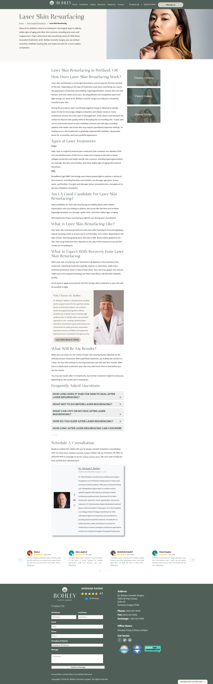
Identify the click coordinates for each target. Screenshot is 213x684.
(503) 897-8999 (149, 4)
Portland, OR (134, 4)
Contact (121, 4)
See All (54, 435)
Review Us (111, 4)
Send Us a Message (78, 667)
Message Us (170, 5)
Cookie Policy (68, 674)
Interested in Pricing (191, 682)
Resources (102, 4)
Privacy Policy (56, 674)
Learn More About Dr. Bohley (67, 340)
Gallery (93, 4)
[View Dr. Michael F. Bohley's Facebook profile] (74, 495)
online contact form (91, 457)
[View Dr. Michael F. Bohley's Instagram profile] (74, 505)
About (74, 4)
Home (21, 23)
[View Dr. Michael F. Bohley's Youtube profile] (74, 500)
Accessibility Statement (83, 674)
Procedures (83, 4)
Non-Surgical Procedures (36, 23)
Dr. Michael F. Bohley (89, 468)
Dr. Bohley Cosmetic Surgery (78, 453)
